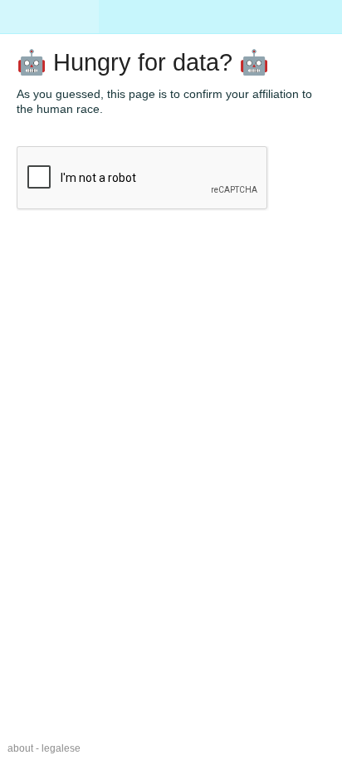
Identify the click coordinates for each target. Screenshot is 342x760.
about (20, 748)
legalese (61, 748)
